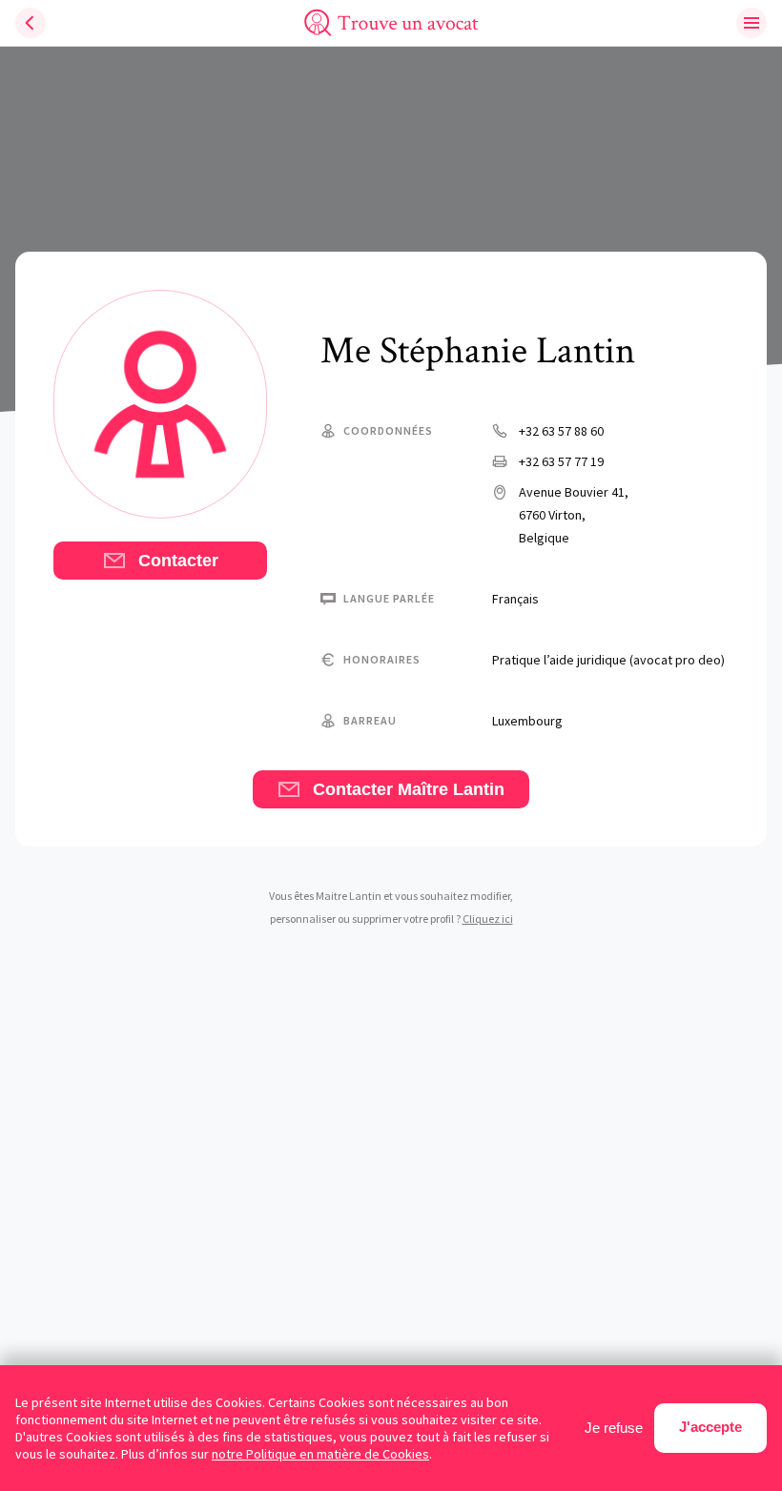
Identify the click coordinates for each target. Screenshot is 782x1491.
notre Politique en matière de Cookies (320, 1453)
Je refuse (614, 1428)
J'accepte (710, 1427)
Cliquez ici (488, 918)
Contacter (176, 560)
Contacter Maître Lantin (406, 789)
